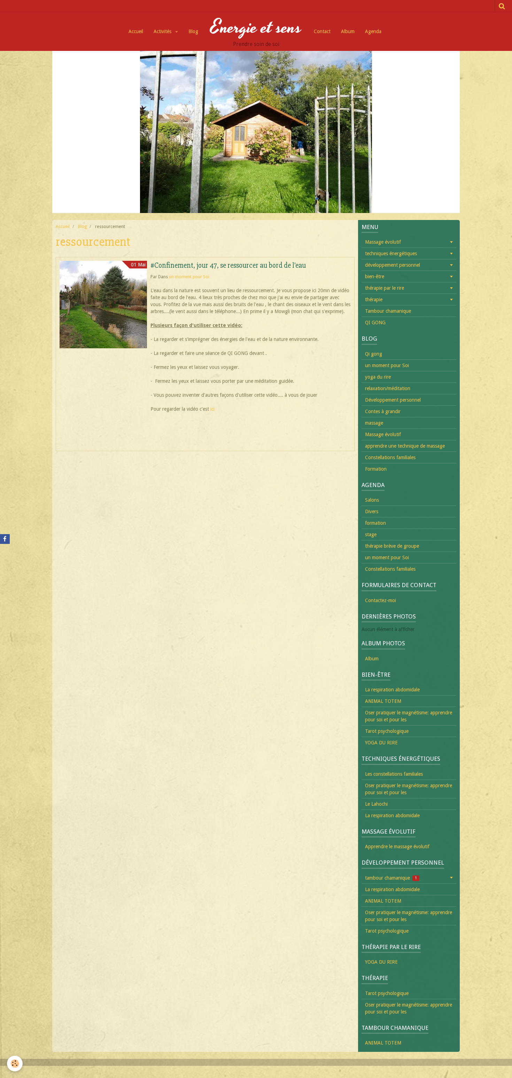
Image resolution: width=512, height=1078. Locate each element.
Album (348, 31)
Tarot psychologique (387, 731)
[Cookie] (15, 1063)
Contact (322, 31)
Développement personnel (393, 400)
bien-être (374, 276)
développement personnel (392, 265)
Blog (193, 31)
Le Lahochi (376, 804)
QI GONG (375, 322)
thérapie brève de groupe (392, 546)
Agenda (373, 31)
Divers (371, 511)
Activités (163, 31)
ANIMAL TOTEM (383, 701)
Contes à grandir (383, 411)
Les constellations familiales (394, 774)
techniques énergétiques (391, 253)
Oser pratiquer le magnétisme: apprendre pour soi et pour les (408, 716)
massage (374, 423)
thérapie (373, 299)
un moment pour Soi (189, 276)
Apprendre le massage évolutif (397, 846)
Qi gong (373, 354)
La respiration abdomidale (392, 689)
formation (375, 523)
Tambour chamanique (388, 311)
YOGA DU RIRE (381, 742)
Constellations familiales (390, 457)
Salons (372, 500)
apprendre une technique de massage (405, 446)
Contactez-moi (380, 600)
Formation (376, 469)
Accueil (136, 31)
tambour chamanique (391, 878)
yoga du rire (378, 377)
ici (212, 409)
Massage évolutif (383, 242)
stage (371, 534)
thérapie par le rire (384, 288)
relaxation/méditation (387, 388)
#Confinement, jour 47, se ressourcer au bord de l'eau (228, 265)
